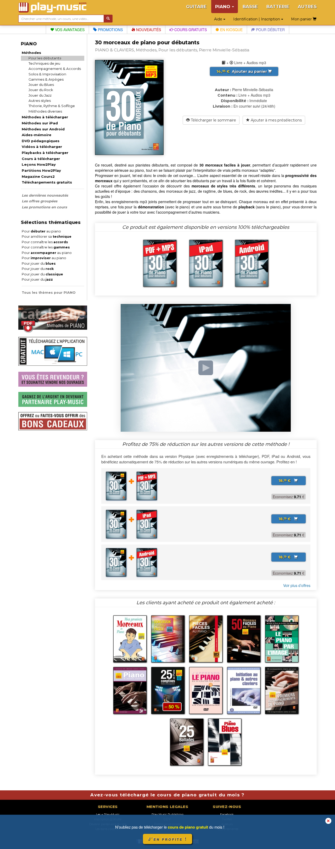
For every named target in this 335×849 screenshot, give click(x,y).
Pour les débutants (45, 58)
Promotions (110, 29)
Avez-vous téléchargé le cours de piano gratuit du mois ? (167, 794)
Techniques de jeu (44, 63)
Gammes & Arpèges (46, 79)
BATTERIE (277, 6)
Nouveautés (148, 29)
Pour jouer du (39, 263)
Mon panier (302, 19)
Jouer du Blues (41, 84)
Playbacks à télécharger (45, 153)
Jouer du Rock (41, 90)
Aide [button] (218, 19)
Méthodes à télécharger (45, 117)
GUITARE (196, 6)
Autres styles (40, 100)
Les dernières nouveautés (45, 195)
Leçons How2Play (39, 164)
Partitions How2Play (41, 170)
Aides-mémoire (36, 135)
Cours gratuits (190, 29)
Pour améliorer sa (46, 236)
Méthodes (31, 53)
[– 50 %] (168, 689)
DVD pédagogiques (40, 141)
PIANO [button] (223, 6)
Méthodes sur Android (43, 129)
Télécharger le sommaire (213, 120)
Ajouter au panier (242, 71)
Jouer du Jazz (40, 95)
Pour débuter (270, 29)
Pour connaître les (45, 242)
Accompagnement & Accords (55, 68)
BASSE (250, 6)
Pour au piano (41, 231)
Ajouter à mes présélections (276, 120)
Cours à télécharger (41, 159)
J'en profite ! (167, 839)
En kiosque (231, 29)
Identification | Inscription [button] (257, 19)
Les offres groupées (39, 201)
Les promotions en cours (44, 207)
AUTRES (307, 6)
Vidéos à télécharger (42, 147)
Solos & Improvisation (47, 74)
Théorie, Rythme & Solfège (52, 106)
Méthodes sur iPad (40, 123)
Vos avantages (69, 29)
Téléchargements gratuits (47, 182)
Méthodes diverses (45, 111)
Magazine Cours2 (38, 176)
